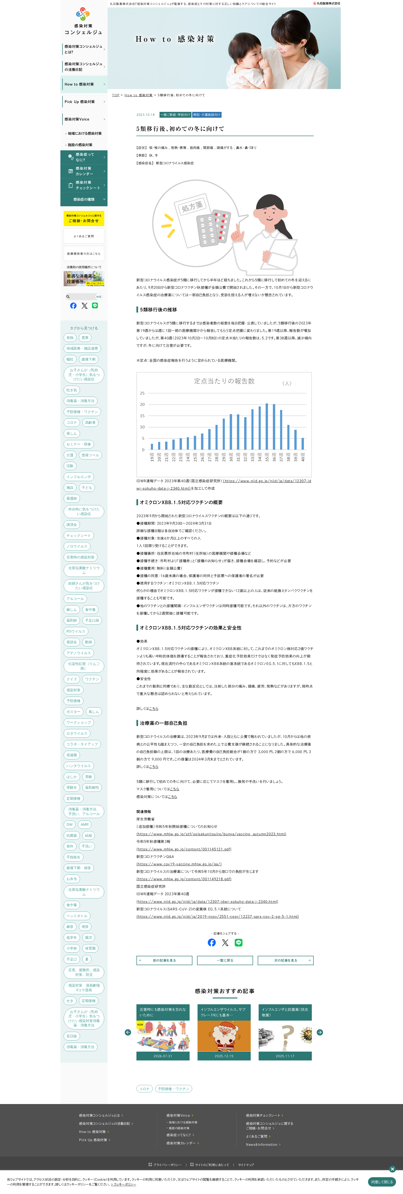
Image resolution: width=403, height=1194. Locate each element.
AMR (85, 824)
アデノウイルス (78, 653)
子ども (87, 487)
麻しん (71, 610)
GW (69, 824)
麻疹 (69, 927)
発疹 (85, 927)
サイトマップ (246, 1164)
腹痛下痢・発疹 (78, 868)
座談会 (71, 642)
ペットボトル (76, 916)
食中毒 (90, 610)
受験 (88, 777)
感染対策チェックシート (88, 185)
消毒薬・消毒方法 (80, 401)
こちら (153, 766)
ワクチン (92, 679)
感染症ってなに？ (85, 157)
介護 (69, 455)
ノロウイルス (76, 546)
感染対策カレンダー (85, 171)
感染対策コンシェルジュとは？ (83, 49)
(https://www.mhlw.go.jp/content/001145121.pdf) (184, 849)
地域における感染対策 (183, 1122)
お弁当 (71, 879)
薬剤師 (71, 620)
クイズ (71, 679)
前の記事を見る (164, 960)
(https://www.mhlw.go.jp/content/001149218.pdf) (184, 879)
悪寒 (85, 338)
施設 (69, 487)
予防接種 (73, 701)
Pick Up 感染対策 (80, 101)
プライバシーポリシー (167, 1164)
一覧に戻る (225, 960)
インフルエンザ (78, 477)
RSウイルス (75, 631)
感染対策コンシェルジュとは (99, 1115)
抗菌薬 (71, 835)
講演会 (71, 524)
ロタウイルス (76, 733)
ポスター (73, 712)
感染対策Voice (77, 119)
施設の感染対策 (179, 1128)
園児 (88, 937)
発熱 (69, 338)
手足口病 (92, 620)
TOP (115, 95)
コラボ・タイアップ (82, 744)
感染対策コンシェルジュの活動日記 (83, 66)
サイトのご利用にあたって (212, 1164)
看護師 (71, 498)
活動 (69, 466)
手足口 (71, 959)
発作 (69, 846)
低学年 (71, 937)
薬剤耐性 (92, 787)
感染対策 (73, 690)
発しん (71, 433)
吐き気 (71, 390)
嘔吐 (69, 359)
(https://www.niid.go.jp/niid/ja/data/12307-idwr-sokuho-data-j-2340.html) (207, 901)
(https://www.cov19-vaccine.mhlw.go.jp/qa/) (179, 864)
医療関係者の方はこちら (84, 253)
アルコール (75, 599)
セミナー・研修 (78, 444)
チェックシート (78, 535)
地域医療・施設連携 (82, 348)
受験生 (71, 787)
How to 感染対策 (79, 84)
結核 (88, 835)
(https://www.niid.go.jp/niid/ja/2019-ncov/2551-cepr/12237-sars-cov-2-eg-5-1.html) (217, 916)
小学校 (71, 948)
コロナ (71, 422)
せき (69, 1001)
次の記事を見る (285, 960)
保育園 (90, 948)
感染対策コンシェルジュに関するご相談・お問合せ (270, 1126)
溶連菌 (71, 755)
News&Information (262, 1144)
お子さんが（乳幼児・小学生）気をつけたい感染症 (84, 374)
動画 (88, 642)
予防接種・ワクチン (82, 412)
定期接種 (73, 798)
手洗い (87, 846)
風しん (94, 712)
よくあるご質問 (84, 236)
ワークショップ (78, 722)
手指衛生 (73, 857)
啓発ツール (90, 455)
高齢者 (90, 422)
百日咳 (71, 1036)
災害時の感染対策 (80, 557)
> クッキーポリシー (123, 1184)
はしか (71, 777)
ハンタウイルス (78, 766)
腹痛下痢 (89, 359)
